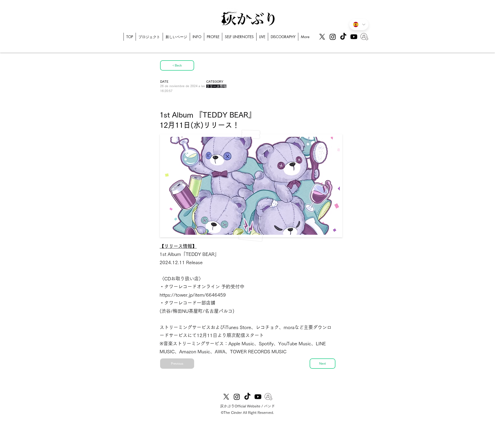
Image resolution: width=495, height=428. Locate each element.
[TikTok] (343, 37)
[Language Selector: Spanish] (358, 24)
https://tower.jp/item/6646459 (193, 294)
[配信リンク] (364, 37)
